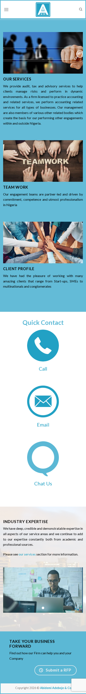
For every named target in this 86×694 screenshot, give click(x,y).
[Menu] (6, 9)
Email (43, 425)
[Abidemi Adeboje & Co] (43, 9)
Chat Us (43, 483)
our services (27, 554)
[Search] (80, 9)
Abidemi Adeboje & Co (55, 688)
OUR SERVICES (17, 79)
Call (43, 369)
